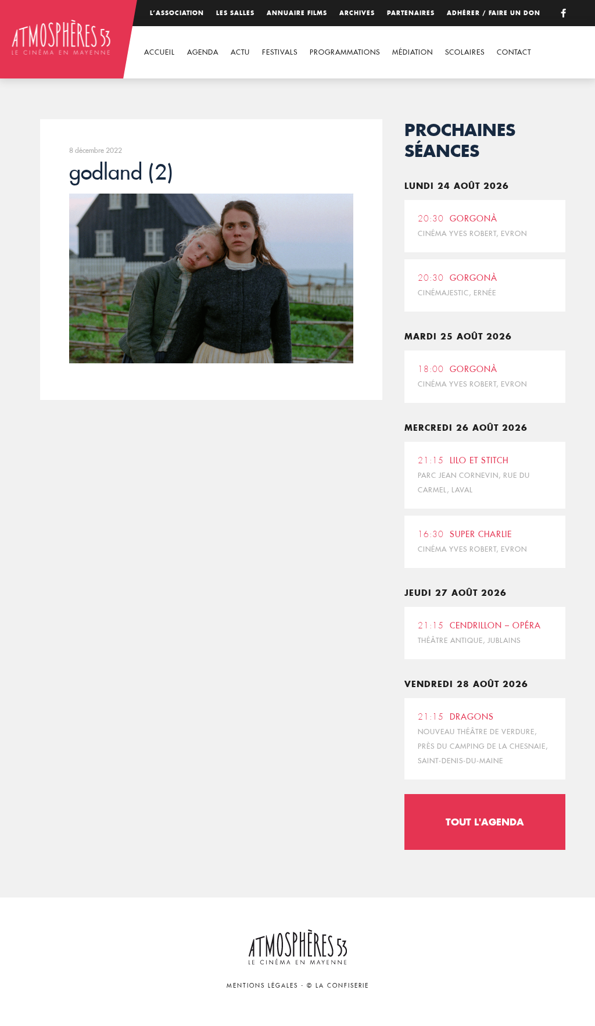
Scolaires (465, 52)
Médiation (412, 52)
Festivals (280, 52)
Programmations (345, 52)
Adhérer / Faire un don (493, 13)
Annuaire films (297, 13)
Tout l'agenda (485, 822)
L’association (177, 13)
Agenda (202, 52)
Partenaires (411, 13)
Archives (357, 13)
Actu (240, 52)
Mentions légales (262, 985)
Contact (514, 52)
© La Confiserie (338, 985)
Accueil (159, 52)
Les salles (235, 13)
